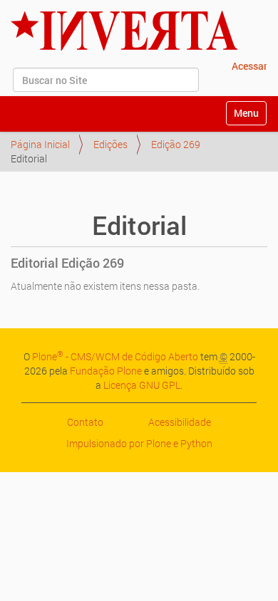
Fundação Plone (106, 370)
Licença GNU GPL (141, 385)
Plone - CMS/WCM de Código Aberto (115, 356)
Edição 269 (175, 144)
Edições (110, 144)
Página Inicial (40, 144)
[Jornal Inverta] (124, 31)
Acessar (249, 66)
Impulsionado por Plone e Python (139, 443)
